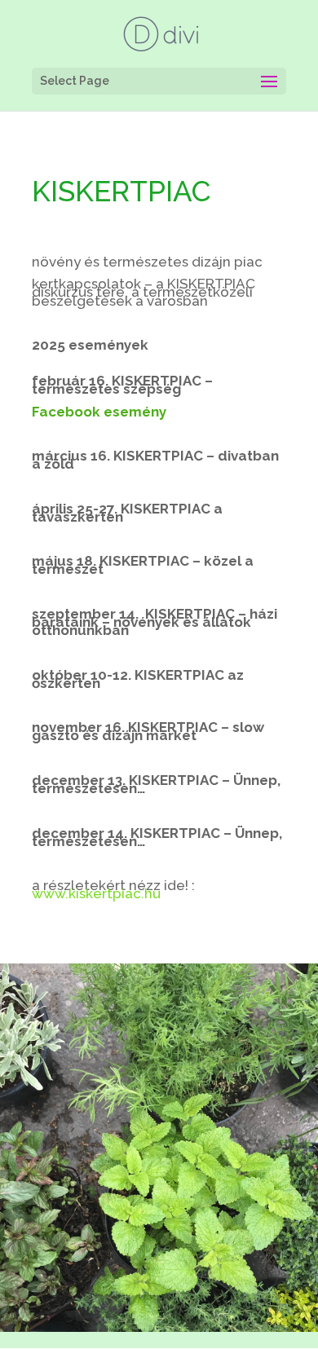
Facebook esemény (99, 411)
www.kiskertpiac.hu (96, 893)
